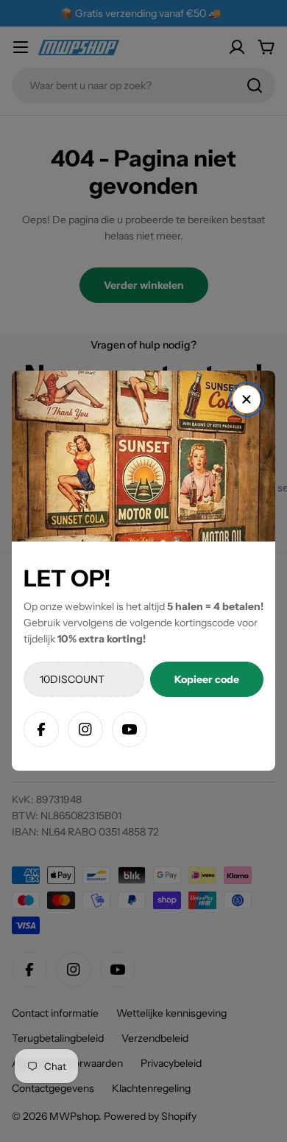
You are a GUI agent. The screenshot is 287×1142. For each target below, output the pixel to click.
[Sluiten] (247, 399)
